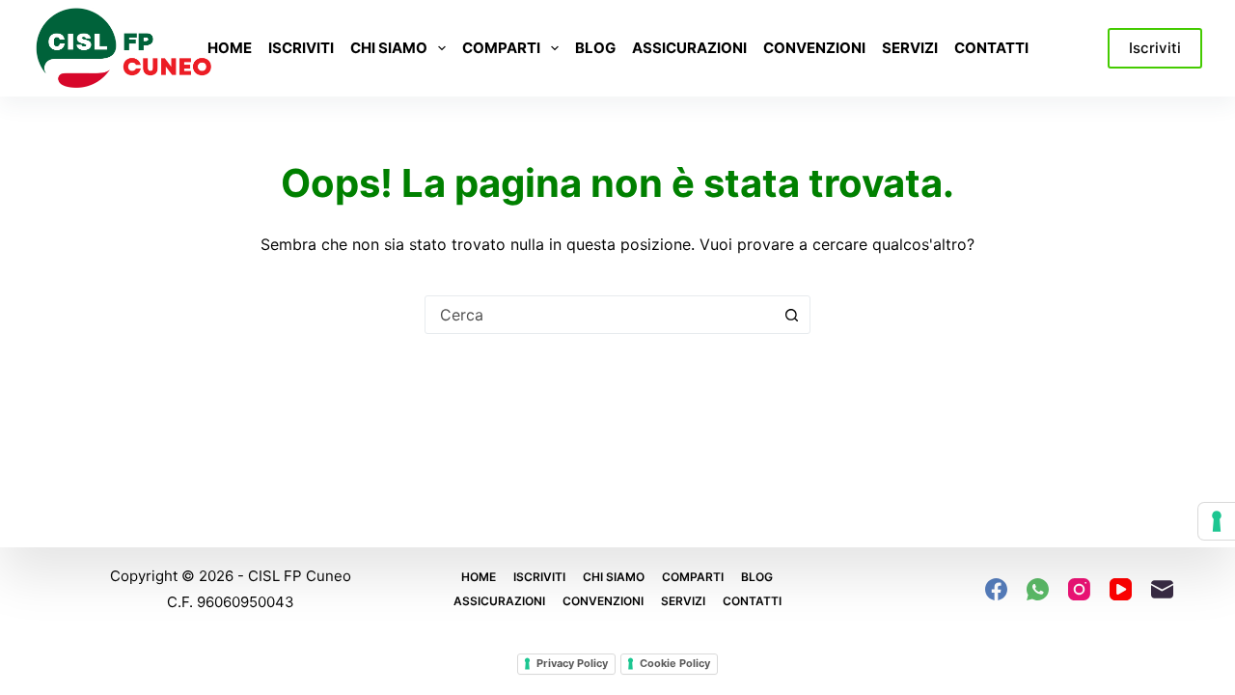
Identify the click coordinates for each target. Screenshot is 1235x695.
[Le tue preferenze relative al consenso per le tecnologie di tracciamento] (1216, 521)
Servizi (910, 48)
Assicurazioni (689, 48)
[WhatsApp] (1038, 589)
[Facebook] (996, 589)
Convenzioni (814, 48)
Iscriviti (301, 48)
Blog (595, 48)
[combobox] (599, 314)
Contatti (991, 48)
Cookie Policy (675, 663)
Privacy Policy (572, 663)
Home (229, 48)
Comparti (501, 48)
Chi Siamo (388, 48)
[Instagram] (1079, 589)
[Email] (1162, 589)
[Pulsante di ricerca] (791, 314)
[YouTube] (1121, 589)
